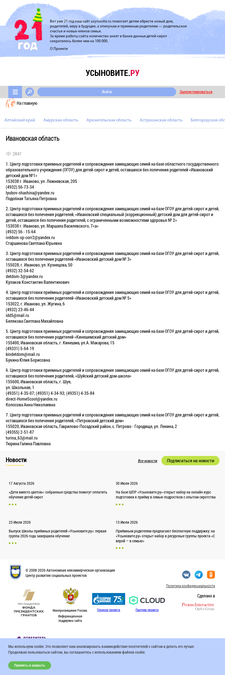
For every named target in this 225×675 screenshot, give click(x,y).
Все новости (147, 461)
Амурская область (60, 120)
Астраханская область (161, 120)
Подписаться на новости (190, 460)
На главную (27, 103)
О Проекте (59, 49)
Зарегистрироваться (195, 92)
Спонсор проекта (108, 610)
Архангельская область (108, 120)
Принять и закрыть (29, 665)
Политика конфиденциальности (190, 585)
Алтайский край (19, 120)
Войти (107, 92)
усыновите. (112, 72)
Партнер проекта (147, 610)
